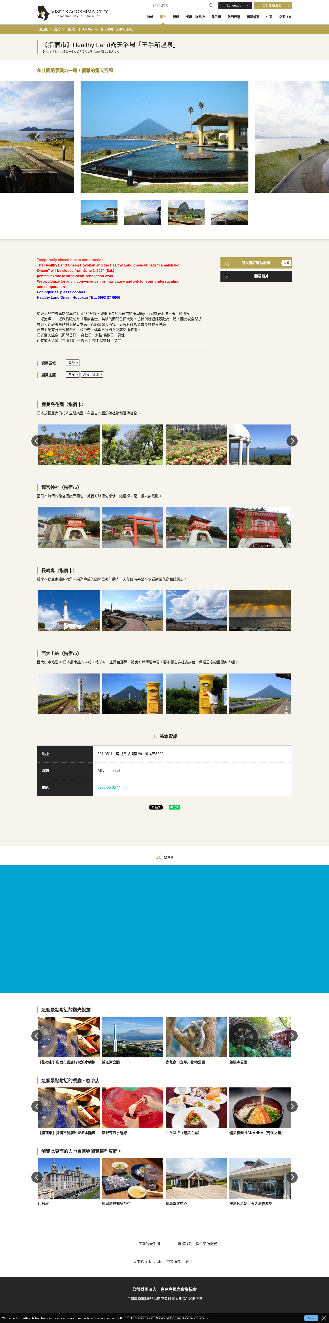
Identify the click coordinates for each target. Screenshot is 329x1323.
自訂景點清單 (272, 5)
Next (290, 137)
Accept (311, 1318)
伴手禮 (216, 17)
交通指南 (285, 17)
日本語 (138, 1261)
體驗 (176, 17)
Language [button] (234, 5)
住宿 (269, 17)
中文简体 (173, 1261)
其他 (71, 362)
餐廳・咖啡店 (195, 17)
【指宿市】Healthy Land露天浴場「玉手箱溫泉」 (100, 29)
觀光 (163, 17)
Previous (38, 137)
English (155, 1261)
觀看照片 (261, 276)
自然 (71, 374)
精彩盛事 (253, 17)
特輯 (150, 17)
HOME (43, 29)
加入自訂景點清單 (265, 263)
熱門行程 (234, 17)
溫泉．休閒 (91, 374)
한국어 (191, 1261)
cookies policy (174, 1318)
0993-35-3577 (109, 787)
